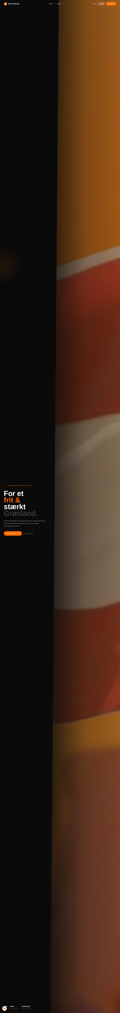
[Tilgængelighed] (4, 1008)
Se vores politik (11, 533)
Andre (59, 4)
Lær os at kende (28, 533)
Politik (50, 4)
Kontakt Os (111, 4)
